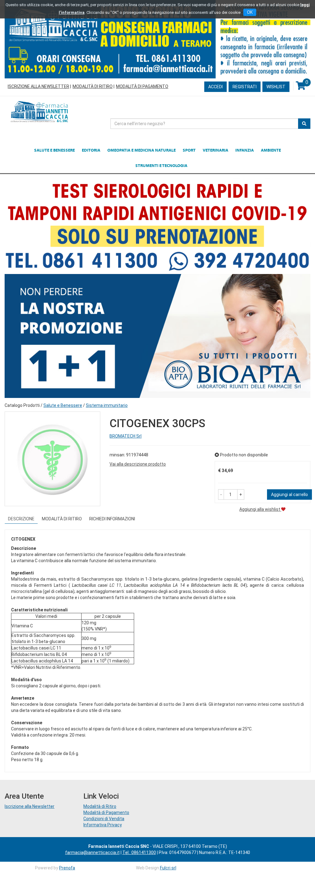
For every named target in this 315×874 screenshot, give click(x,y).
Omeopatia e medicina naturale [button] (141, 150)
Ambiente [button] (271, 150)
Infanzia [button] (244, 150)
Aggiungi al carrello (289, 494)
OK (250, 12)
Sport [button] (189, 150)
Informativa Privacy (102, 824)
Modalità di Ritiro (93, 86)
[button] (221, 494)
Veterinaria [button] (215, 150)
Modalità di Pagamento (142, 86)
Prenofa (67, 867)
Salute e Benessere (62, 405)
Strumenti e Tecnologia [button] (161, 165)
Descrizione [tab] (21, 518)
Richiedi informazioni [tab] (112, 518)
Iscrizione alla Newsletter (38, 86)
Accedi (215, 86)
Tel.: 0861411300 (139, 852)
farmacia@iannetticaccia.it (92, 852)
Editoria (91, 150)
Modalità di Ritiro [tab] (62, 518)
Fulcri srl (168, 867)
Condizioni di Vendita (103, 818)
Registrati (245, 86)
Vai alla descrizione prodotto (138, 464)
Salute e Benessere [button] (54, 150)
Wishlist (275, 86)
